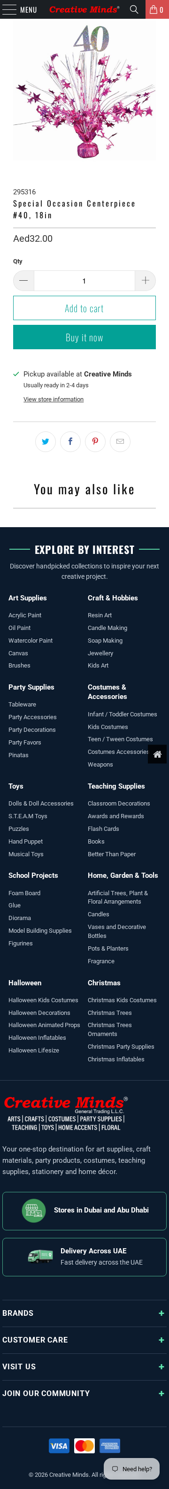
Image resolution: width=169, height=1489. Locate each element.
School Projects (33, 875)
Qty (18, 261)
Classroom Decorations (119, 803)
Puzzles (18, 828)
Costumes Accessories (119, 751)
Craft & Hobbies (113, 598)
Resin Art (100, 615)
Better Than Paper (112, 854)
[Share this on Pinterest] (95, 441)
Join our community (46, 1393)
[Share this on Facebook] (70, 441)
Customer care (35, 1339)
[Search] (134, 9)
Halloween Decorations (39, 1012)
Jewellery (100, 653)
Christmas (104, 983)
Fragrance (101, 961)
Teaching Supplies (116, 786)
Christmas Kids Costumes (122, 1000)
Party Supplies (31, 687)
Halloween (24, 983)
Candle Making (107, 627)
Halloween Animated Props (44, 1024)
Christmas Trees (110, 1012)
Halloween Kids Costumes (43, 1000)
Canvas (18, 653)
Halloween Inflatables (37, 1037)
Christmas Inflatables (116, 1059)
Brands (18, 1313)
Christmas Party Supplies (121, 1046)
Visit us (19, 1366)
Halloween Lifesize (33, 1050)
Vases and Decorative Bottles (117, 931)
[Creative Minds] (84, 9)
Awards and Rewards (116, 816)
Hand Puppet (25, 841)
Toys (15, 786)
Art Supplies (27, 598)
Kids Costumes (108, 726)
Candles (98, 914)
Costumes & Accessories (107, 692)
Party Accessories (32, 717)
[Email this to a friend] (120, 441)
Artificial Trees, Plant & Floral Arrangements (118, 898)
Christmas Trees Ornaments (110, 1029)
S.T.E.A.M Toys (27, 816)
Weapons (100, 764)
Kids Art (98, 665)
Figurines (20, 943)
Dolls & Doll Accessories (41, 803)
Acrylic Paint (24, 615)
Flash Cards (103, 828)
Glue (14, 905)
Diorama (19, 917)
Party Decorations (32, 729)
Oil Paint (19, 627)
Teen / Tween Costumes (120, 739)
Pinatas (18, 755)
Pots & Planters (108, 948)
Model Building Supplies (40, 930)
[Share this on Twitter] (45, 441)
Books (96, 841)
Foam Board (24, 893)
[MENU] (4, 9)
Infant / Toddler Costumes (122, 714)
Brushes (19, 665)
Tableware (22, 704)
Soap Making (105, 640)
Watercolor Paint (30, 640)
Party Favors (24, 742)
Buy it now (84, 337)
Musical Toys (26, 854)
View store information (53, 399)
